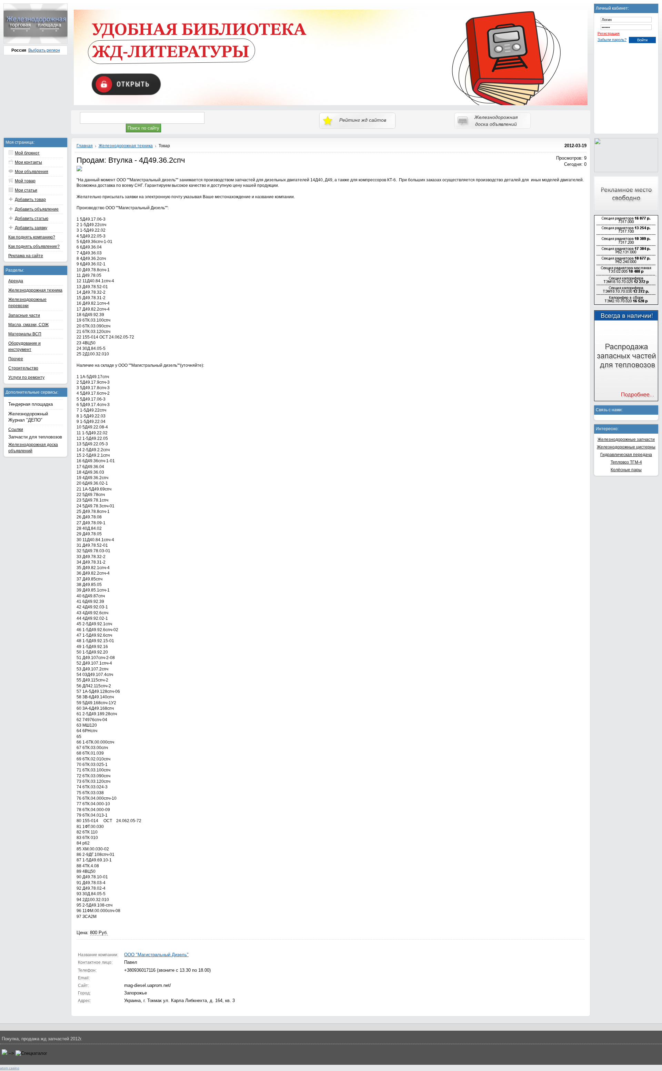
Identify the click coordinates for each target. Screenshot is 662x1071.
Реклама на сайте (25, 255)
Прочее (15, 358)
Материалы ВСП (24, 334)
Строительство (23, 368)
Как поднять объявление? (34, 246)
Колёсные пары (626, 469)
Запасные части (24, 315)
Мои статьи (26, 190)
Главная (85, 145)
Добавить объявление (37, 209)
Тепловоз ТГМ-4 (626, 462)
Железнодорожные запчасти (626, 439)
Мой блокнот (27, 153)
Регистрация (609, 33)
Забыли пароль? (612, 40)
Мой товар (25, 181)
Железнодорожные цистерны (626, 447)
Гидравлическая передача (626, 454)
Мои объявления (31, 171)
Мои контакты (28, 162)
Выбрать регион (44, 50)
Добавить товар (30, 199)
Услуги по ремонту (26, 377)
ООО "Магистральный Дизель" (156, 954)
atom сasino (9, 1068)
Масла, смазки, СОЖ (28, 324)
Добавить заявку (31, 227)
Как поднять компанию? (31, 237)
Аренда (15, 281)
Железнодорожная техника (35, 290)
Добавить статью (31, 218)
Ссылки (15, 429)
